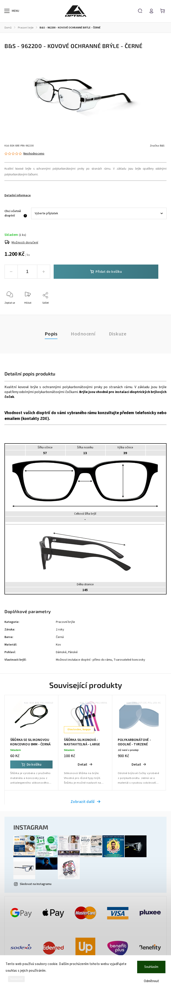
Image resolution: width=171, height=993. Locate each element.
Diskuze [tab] (117, 333)
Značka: (157, 146)
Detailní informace (17, 195)
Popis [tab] (51, 333)
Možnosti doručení (25, 242)
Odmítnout (151, 981)
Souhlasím (151, 967)
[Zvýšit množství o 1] (43, 272)
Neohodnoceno (33, 153)
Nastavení (16, 979)
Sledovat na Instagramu (35, 884)
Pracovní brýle (65, 622)
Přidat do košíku (109, 271)
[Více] (6, 10)
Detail (82, 764)
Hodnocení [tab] (83, 333)
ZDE (43, 418)
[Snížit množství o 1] (11, 272)
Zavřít (152, 309)
